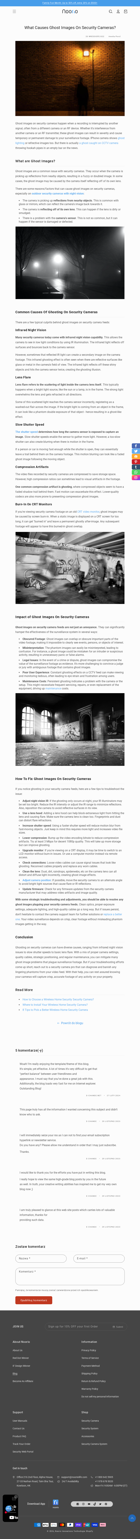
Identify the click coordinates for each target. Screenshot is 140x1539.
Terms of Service (90, 1358)
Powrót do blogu (72, 1023)
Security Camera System (94, 1444)
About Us (17, 1350)
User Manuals (20, 1420)
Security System (89, 1428)
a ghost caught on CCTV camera (98, 143)
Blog (15, 1373)
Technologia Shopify (83, 1531)
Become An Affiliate (23, 1381)
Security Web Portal (23, 1451)
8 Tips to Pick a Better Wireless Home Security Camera (56, 1009)
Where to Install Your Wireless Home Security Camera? (55, 1004)
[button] (14, 11)
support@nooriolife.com (74, 1477)
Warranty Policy (89, 1389)
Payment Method (90, 1365)
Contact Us (18, 1428)
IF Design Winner (21, 1365)
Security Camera (90, 1420)
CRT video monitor (88, 511)
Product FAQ (19, 1436)
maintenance (53, 688)
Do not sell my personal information (100, 1396)
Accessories (87, 1436)
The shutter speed (26, 431)
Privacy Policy (88, 1350)
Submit (119, 1327)
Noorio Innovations (64, 1531)
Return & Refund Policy (93, 1381)
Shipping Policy (89, 1373)
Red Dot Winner (21, 1358)
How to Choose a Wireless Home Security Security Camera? (58, 999)
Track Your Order (21, 1444)
